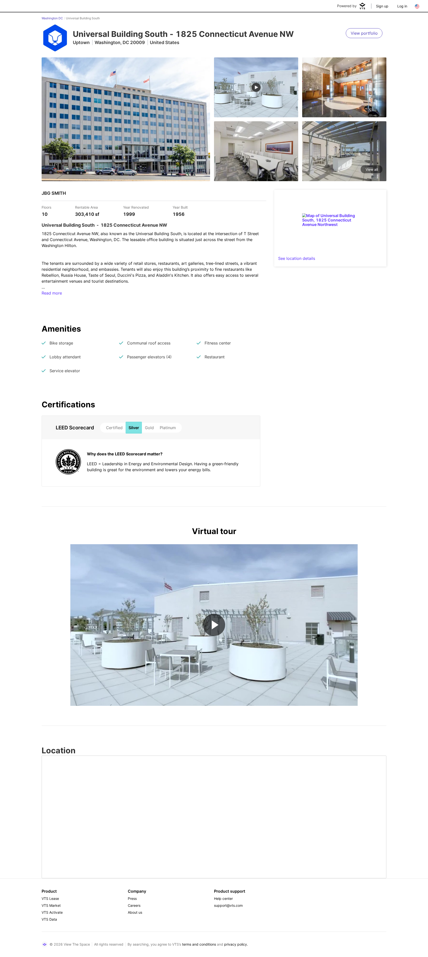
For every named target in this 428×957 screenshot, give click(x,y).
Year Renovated (136, 207)
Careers (134, 905)
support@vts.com (228, 905)
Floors (46, 207)
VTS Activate (52, 912)
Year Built (180, 207)
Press (132, 898)
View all (372, 169)
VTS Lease (50, 898)
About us (135, 912)
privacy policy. (236, 944)
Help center (223, 898)
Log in (402, 6)
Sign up (382, 6)
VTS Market (51, 905)
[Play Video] (214, 625)
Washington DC (52, 18)
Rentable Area (86, 207)
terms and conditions (199, 944)
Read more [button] (52, 293)
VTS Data (49, 919)
